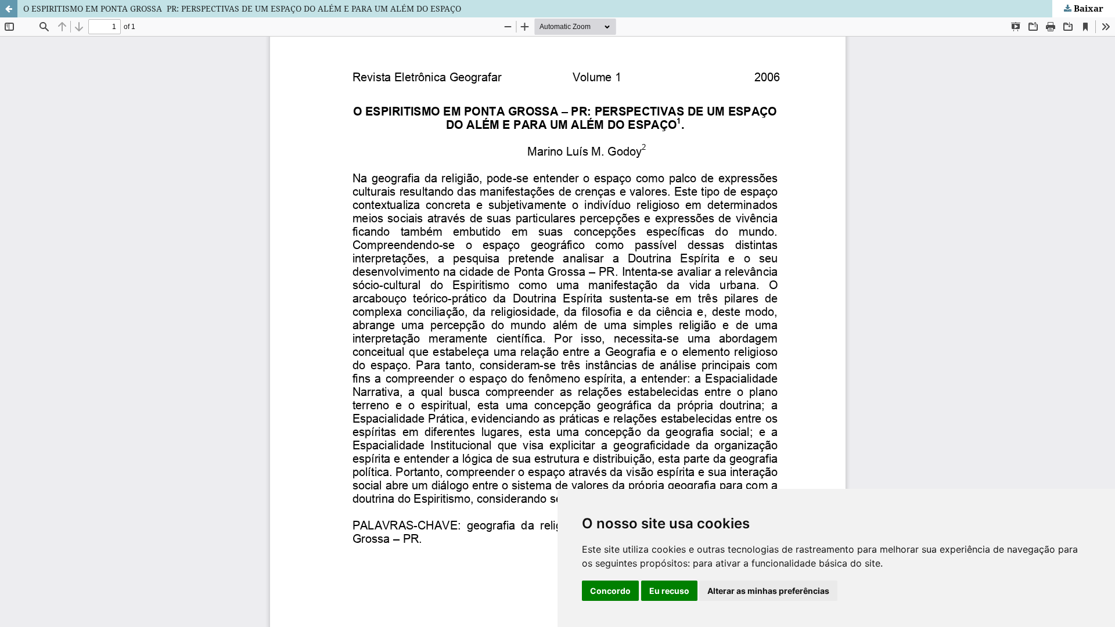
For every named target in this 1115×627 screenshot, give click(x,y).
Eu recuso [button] (669, 591)
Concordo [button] (610, 591)
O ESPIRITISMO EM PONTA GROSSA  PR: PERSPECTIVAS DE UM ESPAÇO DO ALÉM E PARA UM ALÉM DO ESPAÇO (242, 8)
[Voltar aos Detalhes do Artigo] (8, 8)
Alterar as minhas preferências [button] (768, 591)
